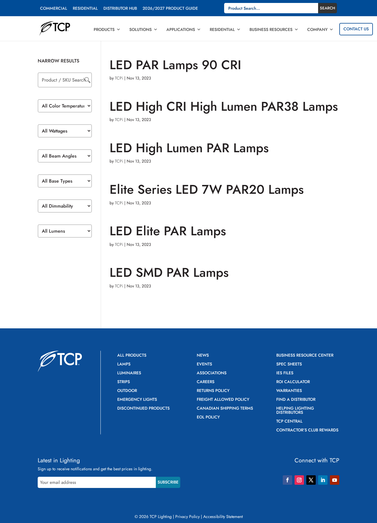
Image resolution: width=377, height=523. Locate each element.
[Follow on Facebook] (287, 480)
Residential (85, 8)
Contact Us (356, 29)
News (203, 355)
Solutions (140, 29)
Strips (123, 382)
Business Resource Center (304, 355)
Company (317, 29)
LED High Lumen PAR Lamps (189, 148)
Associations (211, 373)
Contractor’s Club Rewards (307, 430)
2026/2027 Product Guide (170, 8)
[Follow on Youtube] (334, 480)
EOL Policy (208, 417)
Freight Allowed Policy (223, 399)
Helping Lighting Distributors (295, 410)
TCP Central (289, 421)
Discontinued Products (143, 408)
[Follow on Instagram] (299, 480)
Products (104, 29)
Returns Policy (213, 390)
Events (204, 364)
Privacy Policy (187, 516)
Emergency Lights (137, 399)
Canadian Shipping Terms (225, 408)
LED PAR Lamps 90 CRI (175, 65)
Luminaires (129, 373)
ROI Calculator (293, 382)
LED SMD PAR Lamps (169, 272)
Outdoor (127, 390)
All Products (131, 355)
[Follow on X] (311, 480)
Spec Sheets (289, 364)
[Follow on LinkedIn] (323, 480)
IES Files (284, 373)
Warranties (289, 390)
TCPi (119, 78)
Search (327, 8)
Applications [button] (180, 29)
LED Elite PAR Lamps (168, 231)
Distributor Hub (120, 8)
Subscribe (168, 482)
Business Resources (270, 29)
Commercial (53, 8)
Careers (205, 382)
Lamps (123, 364)
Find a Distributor (295, 399)
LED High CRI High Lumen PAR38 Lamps (224, 106)
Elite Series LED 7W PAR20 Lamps (207, 189)
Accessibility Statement (223, 516)
